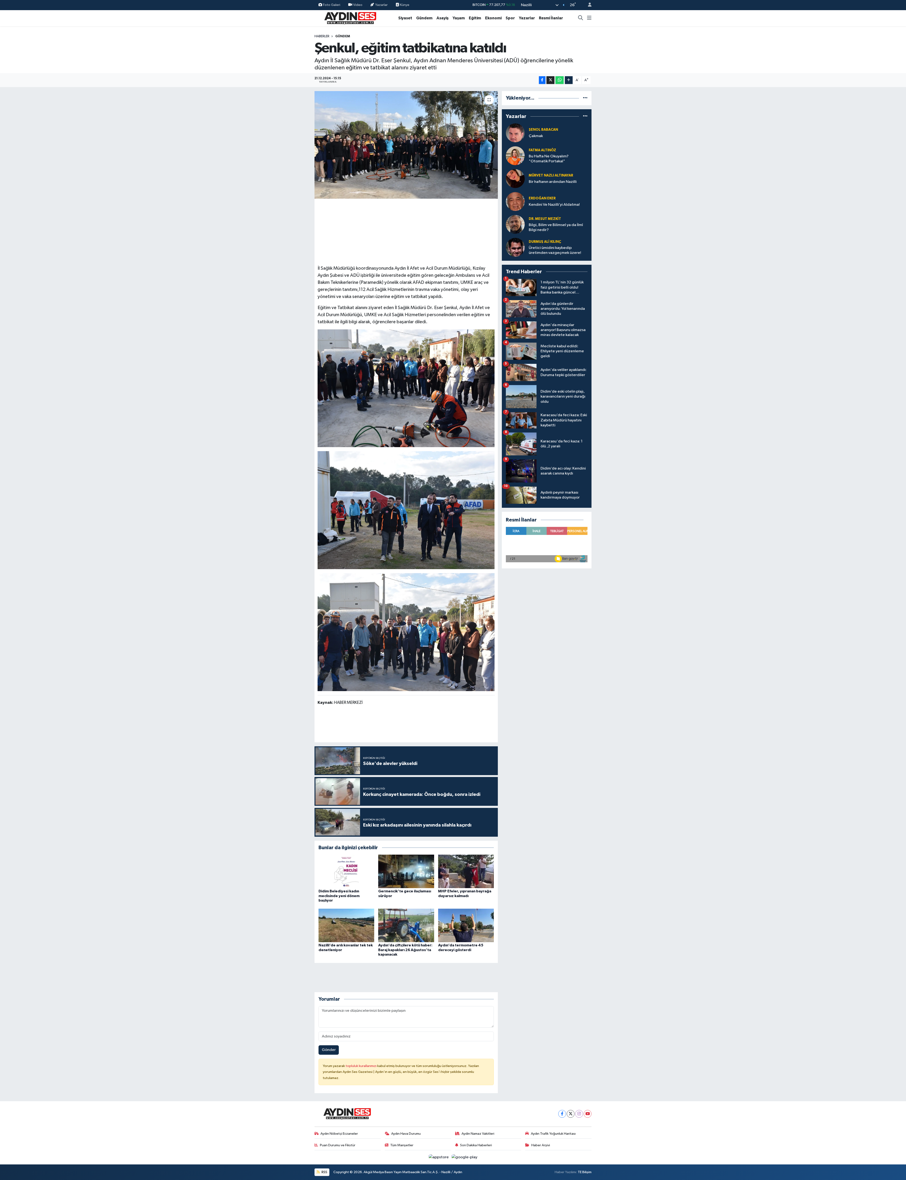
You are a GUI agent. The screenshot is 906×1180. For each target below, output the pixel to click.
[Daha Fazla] (569, 80)
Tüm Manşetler (401, 1145)
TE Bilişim (584, 1172)
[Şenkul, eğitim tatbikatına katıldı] (406, 145)
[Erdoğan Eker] (515, 201)
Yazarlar (381, 5)
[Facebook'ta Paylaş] (542, 80)
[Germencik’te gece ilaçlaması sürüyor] (406, 871)
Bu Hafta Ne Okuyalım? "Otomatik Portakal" (549, 158)
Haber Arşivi (540, 1145)
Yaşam (459, 18)
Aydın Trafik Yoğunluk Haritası (553, 1133)
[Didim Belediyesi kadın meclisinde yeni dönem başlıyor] (346, 871)
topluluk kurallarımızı (361, 1066)
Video (357, 5)
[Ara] (580, 18)
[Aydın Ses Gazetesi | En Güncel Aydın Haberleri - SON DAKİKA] (350, 18)
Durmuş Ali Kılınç (545, 242)
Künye (404, 5)
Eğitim (475, 18)
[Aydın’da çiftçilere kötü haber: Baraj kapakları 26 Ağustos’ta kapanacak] (406, 925)
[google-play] (464, 1157)
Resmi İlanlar (551, 18)
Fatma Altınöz (542, 150)
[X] (571, 1114)
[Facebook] (562, 1114)
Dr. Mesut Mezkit (545, 219)
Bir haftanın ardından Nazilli (553, 182)
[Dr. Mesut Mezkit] (515, 224)
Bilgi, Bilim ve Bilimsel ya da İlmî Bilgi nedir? (556, 227)
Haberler (322, 36)
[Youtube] (587, 1114)
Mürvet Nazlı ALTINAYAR (551, 175)
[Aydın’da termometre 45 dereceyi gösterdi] (466, 925)
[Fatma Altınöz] (515, 156)
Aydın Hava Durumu (406, 1133)
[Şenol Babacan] (515, 133)
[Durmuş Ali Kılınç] (515, 247)
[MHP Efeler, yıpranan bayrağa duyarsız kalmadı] (466, 871)
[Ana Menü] (589, 18)
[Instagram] (579, 1114)
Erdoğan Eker (542, 198)
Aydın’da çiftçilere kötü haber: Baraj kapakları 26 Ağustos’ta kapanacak (405, 949)
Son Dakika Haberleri (476, 1145)
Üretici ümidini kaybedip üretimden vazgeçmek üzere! (555, 250)
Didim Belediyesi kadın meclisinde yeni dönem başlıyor (339, 895)
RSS (324, 1172)
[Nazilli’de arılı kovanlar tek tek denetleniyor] (346, 925)
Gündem (424, 18)
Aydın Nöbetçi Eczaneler (339, 1133)
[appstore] (439, 1157)
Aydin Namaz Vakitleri (477, 1133)
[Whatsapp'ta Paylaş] (559, 80)
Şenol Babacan (543, 129)
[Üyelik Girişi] (587, 5)
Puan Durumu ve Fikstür (337, 1145)
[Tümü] (585, 98)
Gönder (329, 1050)
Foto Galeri (331, 5)
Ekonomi (493, 18)
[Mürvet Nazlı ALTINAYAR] (515, 178)
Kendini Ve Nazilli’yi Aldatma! (554, 205)
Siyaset (405, 18)
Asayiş (442, 18)
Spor (510, 18)
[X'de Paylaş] (550, 80)
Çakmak (536, 136)
